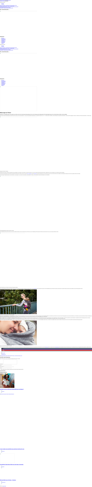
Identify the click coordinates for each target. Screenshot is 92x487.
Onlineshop (2, 46)
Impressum (2, 3)
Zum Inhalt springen (2, 0)
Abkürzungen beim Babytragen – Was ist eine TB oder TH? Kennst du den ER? (9, 6)
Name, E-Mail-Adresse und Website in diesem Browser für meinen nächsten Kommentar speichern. (12, 369)
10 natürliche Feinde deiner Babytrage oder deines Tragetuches (11, 464)
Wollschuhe (35, 288)
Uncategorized (3, 42)
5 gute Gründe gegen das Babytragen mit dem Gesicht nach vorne (12, 448)
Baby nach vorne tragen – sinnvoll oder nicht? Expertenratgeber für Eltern (8, 5)
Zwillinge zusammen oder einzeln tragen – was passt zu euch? (7, 48)
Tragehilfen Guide (3, 40)
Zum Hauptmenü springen (8, 0)
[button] (2, 348)
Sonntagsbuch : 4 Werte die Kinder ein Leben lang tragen (6, 50)
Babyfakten (2, 80)
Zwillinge (2, 43)
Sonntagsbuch (3, 82)
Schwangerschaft (3, 38)
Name (1, 365)
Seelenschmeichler (3, 39)
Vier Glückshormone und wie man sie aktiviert (5, 7)
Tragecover (35, 173)
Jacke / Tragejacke (29, 173)
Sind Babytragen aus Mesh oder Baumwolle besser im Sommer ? (12, 389)
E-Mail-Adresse (2, 366)
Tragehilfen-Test (3, 41)
